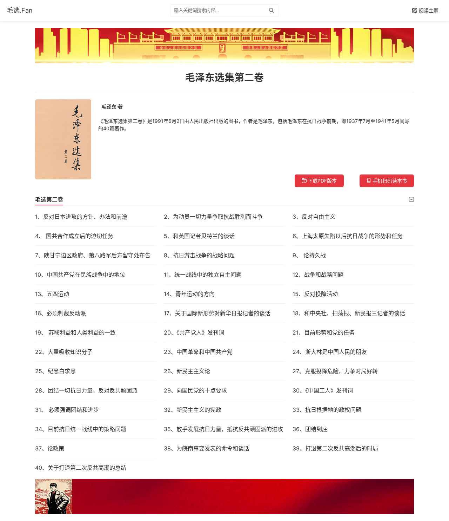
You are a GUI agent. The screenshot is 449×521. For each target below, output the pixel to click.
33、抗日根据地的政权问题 (327, 409)
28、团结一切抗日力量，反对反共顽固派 (86, 390)
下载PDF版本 (322, 181)
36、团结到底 (310, 429)
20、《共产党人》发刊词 (194, 332)
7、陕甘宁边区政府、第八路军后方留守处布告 (92, 255)
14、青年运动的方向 (189, 293)
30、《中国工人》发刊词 (323, 390)
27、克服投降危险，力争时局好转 (335, 371)
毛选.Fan (20, 10)
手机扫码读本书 (390, 181)
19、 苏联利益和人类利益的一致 (75, 332)
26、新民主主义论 (187, 371)
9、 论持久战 (309, 255)
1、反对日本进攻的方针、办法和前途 (81, 216)
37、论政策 (49, 448)
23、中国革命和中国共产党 (198, 351)
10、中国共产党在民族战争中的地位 (80, 274)
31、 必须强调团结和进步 (67, 409)
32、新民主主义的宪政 (192, 409)
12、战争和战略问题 (318, 274)
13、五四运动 (52, 293)
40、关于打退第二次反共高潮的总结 (80, 467)
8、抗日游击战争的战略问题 (199, 255)
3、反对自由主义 (314, 216)
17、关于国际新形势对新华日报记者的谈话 (217, 313)
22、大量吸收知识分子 (64, 351)
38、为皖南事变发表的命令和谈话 (206, 448)
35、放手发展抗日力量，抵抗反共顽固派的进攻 (223, 429)
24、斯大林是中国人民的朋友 (330, 351)
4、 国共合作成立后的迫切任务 (74, 235)
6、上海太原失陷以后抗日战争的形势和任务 (348, 235)
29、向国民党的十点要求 (195, 390)
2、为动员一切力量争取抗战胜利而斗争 (213, 216)
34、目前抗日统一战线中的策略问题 (80, 429)
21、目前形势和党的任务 (324, 332)
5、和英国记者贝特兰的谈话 (199, 235)
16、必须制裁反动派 (60, 313)
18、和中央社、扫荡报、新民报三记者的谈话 (349, 313)
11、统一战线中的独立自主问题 (203, 274)
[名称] (224, 45)
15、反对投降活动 (315, 293)
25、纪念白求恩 (55, 371)
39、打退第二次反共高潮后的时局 (335, 448)
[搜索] (273, 10)
